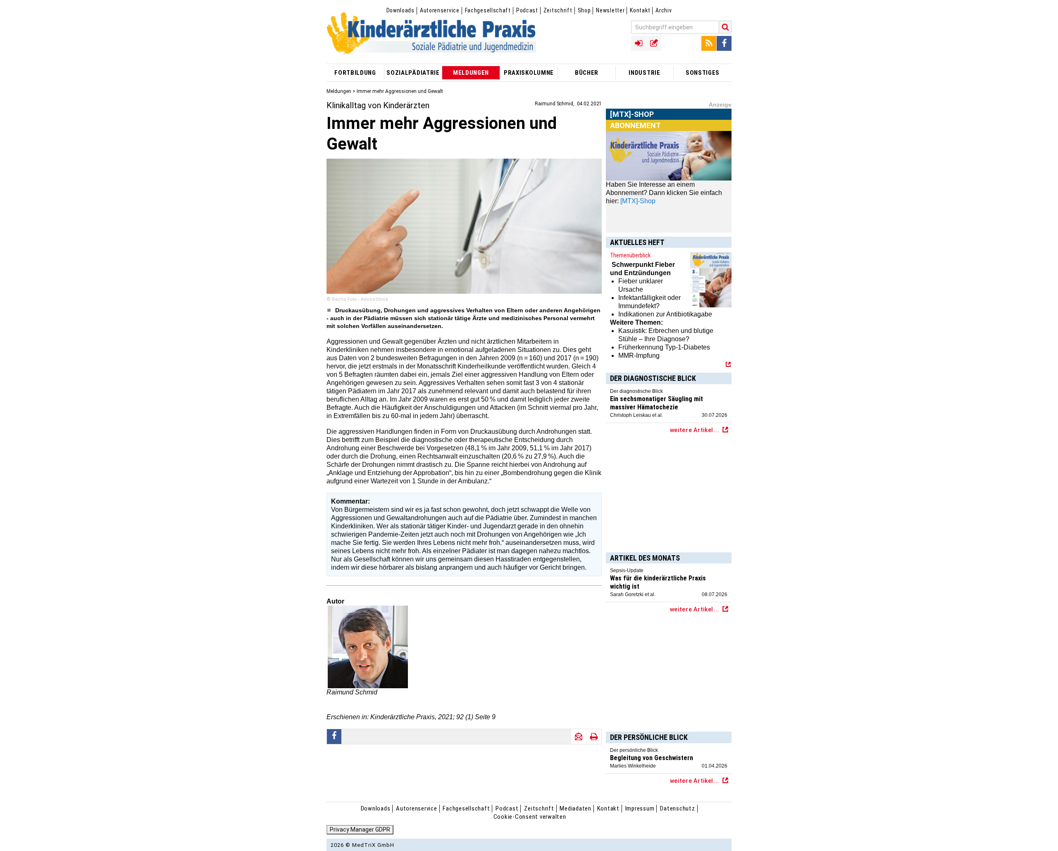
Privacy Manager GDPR (360, 829)
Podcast (527, 10)
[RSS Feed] (708, 43)
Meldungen (338, 91)
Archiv (663, 10)
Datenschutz (677, 808)
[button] (334, 736)
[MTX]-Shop (632, 123)
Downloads (400, 10)
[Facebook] (724, 43)
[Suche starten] (725, 27)
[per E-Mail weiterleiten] (578, 736)
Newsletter (610, 10)
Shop (584, 10)
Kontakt (640, 10)
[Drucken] (593, 736)
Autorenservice (440, 10)
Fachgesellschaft (488, 10)
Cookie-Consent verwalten (529, 816)
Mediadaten (575, 808)
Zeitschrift (557, 10)
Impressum (640, 808)
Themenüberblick (630, 255)
